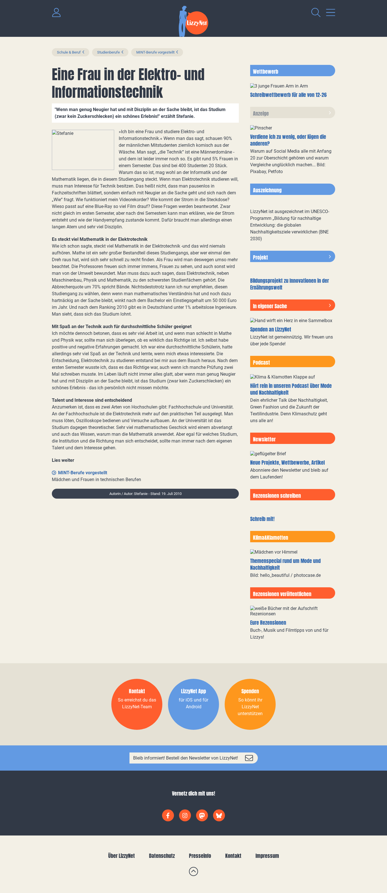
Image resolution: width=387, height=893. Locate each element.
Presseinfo (200, 856)
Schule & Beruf (69, 52)
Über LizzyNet (121, 856)
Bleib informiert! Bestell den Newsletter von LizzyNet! (185, 758)
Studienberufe (108, 52)
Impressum (267, 856)
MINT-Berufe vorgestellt (155, 52)
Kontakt (233, 856)
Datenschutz (162, 856)
